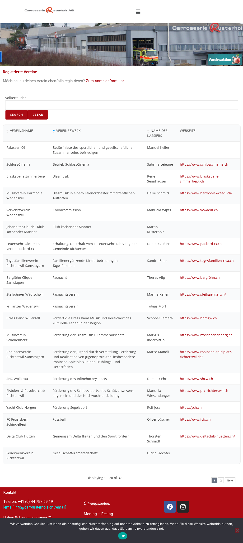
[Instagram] (183, 507)
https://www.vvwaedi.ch (199, 210)
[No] (237, 530)
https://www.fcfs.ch (195, 419)
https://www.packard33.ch (201, 243)
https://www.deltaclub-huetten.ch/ (207, 436)
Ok (123, 536)
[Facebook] (170, 507)
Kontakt (9, 492)
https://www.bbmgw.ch (198, 318)
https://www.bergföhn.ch (200, 277)
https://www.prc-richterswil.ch (204, 390)
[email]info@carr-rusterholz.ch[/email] (34, 507)
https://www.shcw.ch (196, 378)
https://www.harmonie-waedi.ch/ (206, 193)
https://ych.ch (191, 407)
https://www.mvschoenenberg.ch (206, 335)
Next (230, 480)
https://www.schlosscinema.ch (204, 164)
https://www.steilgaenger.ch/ (203, 294)
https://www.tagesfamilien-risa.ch (207, 260)
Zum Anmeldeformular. (105, 81)
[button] (138, 11)
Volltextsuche (15, 98)
